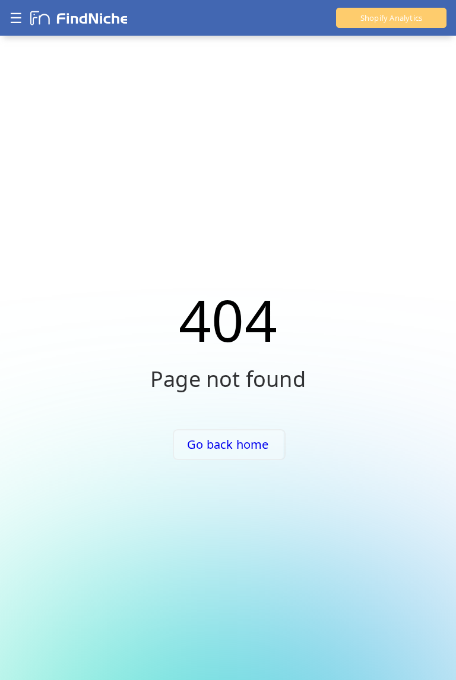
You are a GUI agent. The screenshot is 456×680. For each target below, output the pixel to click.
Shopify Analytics (391, 17)
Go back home (227, 444)
